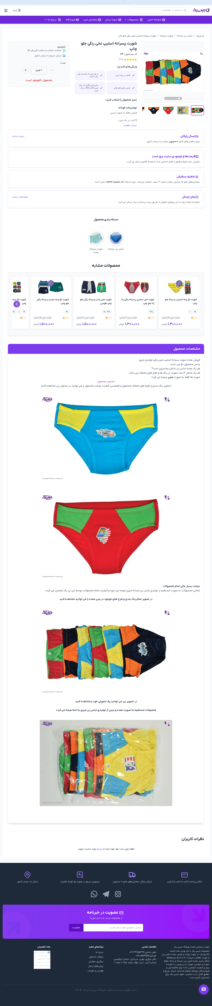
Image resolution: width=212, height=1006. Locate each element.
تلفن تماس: (150, 952)
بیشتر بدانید (18, 136)
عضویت (76, 927)
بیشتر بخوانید (130, 125)
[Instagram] (118, 894)
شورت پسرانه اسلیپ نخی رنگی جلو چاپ (137, 35)
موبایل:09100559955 (146, 955)
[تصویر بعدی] (197, 71)
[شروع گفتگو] (204, 989)
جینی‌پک (200, 35)
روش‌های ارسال (95, 966)
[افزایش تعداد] (25, 70)
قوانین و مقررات (95, 970)
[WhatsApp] (94, 894)
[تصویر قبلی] (148, 71)
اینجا (99, 849)
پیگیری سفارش (95, 961)
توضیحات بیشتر (20, 196)
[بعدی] (16, 304)
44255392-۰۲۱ (136, 952)
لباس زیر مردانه (184, 35)
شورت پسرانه (166, 35)
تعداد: (63, 63)
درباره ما (99, 952)
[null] (26, 960)
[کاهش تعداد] (52, 70)
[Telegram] (106, 894)
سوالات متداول (96, 956)
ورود (15, 10)
